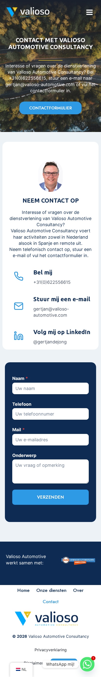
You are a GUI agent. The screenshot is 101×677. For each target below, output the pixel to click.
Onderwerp (24, 455)
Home (23, 590)
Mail (18, 429)
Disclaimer (33, 663)
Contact (51, 601)
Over (78, 590)
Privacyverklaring (51, 649)
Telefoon (21, 404)
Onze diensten (51, 590)
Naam (20, 378)
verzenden (50, 497)
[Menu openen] (89, 12)
